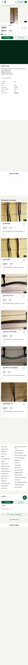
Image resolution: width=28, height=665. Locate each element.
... (16, 5)
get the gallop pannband (21, 482)
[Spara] (25, 28)
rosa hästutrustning (19, 457)
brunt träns (4, 488)
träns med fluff (18, 475)
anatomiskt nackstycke (20, 477)
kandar (2, 456)
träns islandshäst (19, 453)
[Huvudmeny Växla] (2, 2)
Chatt (8, 37)
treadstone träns (19, 450)
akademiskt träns (5, 483)
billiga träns (17, 460)
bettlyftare (3, 481)
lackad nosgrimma (19, 484)
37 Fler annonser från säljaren (14, 514)
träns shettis (18, 465)
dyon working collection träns (21, 447)
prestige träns (4, 473)
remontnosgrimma (5, 471)
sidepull (3, 461)
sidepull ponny (4, 476)
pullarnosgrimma (5, 459)
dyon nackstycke (19, 470)
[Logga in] (25, 2)
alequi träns (4, 478)
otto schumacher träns (20, 455)
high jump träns (5, 468)
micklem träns (4, 449)
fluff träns (17, 462)
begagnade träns (19, 472)
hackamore (4, 451)
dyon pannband (18, 487)
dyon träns (3, 446)
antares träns (4, 463)
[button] (14, 15)
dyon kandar (18, 467)
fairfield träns (4, 485)
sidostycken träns (5, 466)
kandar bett (4, 454)
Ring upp (22, 37)
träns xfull (17, 479)
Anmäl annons (15, 519)
